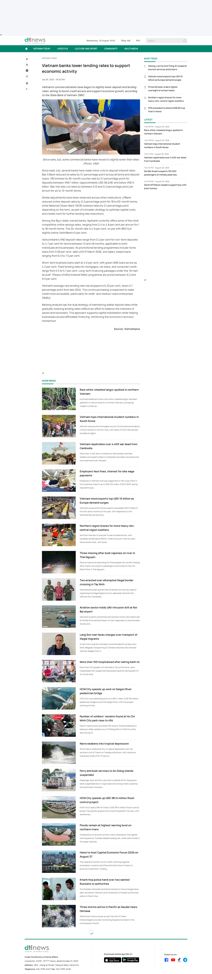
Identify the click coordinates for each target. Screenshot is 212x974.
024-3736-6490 (63, 969)
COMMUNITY (111, 48)
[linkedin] (27, 70)
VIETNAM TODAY (41, 48)
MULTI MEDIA (131, 48)
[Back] (27, 89)
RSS (138, 40)
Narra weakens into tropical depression (104, 743)
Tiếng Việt (125, 40)
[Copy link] (27, 76)
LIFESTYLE (62, 48)
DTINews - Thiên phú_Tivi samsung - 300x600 (165, 198)
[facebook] (27, 59)
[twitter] (27, 65)
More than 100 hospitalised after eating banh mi (110, 662)
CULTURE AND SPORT (86, 48)
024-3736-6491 (43, 969)
